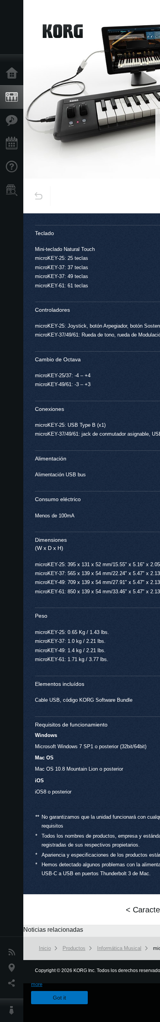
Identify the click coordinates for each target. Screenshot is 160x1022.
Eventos (13, 143)
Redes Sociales (13, 983)
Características (13, 120)
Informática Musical (119, 948)
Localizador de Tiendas (13, 192)
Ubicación (13, 968)
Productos (13, 97)
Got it (59, 998)
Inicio (13, 73)
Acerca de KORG (13, 1010)
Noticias (13, 952)
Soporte (13, 167)
